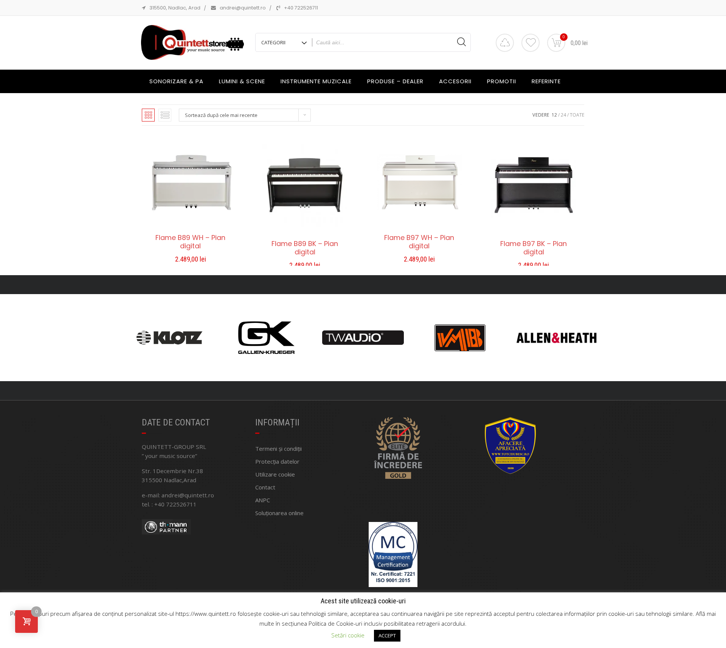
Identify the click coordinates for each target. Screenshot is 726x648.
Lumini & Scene (242, 81)
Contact (265, 487)
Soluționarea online (279, 513)
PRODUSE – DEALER (395, 81)
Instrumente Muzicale (316, 81)
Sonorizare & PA (176, 81)
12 (554, 115)
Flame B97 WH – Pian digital (419, 242)
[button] (190, 260)
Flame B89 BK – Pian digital (304, 248)
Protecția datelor (277, 461)
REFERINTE (546, 81)
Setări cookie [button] (348, 635)
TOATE (577, 115)
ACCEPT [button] (387, 635)
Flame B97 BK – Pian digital (533, 248)
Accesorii (455, 81)
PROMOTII (501, 81)
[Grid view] (148, 115)
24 (563, 115)
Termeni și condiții (278, 448)
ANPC (262, 500)
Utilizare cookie (275, 474)
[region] (363, 337)
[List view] (164, 115)
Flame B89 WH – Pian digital (190, 242)
